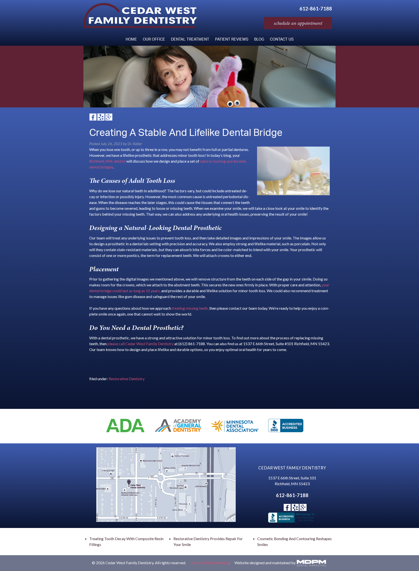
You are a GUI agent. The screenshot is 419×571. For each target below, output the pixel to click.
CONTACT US (282, 40)
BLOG (259, 40)
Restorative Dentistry (127, 378)
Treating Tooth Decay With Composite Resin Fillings (126, 541)
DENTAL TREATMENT (190, 40)
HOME (131, 40)
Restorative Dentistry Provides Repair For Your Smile (208, 541)
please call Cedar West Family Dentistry (140, 343)
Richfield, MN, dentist (107, 161)
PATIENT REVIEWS (231, 40)
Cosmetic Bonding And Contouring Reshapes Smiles (294, 541)
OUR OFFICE (154, 40)
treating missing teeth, (190, 308)
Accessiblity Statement (210, 562)
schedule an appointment (298, 23)
